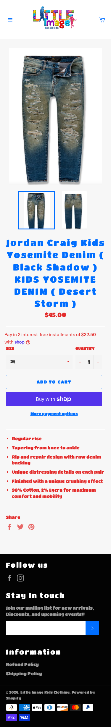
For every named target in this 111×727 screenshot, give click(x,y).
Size (10, 348)
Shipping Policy (24, 673)
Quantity (84, 348)
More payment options (54, 413)
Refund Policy (22, 664)
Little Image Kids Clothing (45, 692)
